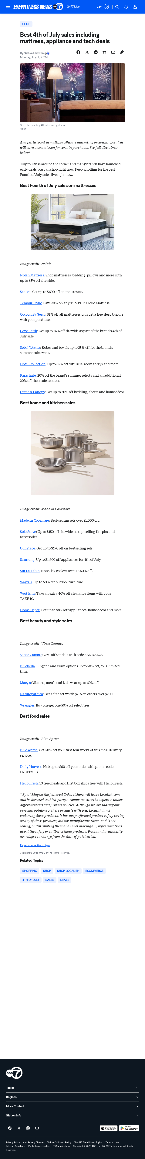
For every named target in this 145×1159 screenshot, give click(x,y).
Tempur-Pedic (31, 302)
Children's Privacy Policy (59, 1142)
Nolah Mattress (32, 274)
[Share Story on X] (87, 52)
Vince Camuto (31, 654)
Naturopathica (31, 693)
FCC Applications (61, 1146)
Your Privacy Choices (33, 1142)
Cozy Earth (28, 330)
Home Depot (30, 609)
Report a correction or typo (35, 845)
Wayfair (26, 581)
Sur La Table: (30, 570)
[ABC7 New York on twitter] (19, 1128)
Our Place (27, 548)
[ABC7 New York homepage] (38, 7)
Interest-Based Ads (15, 1146)
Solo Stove (28, 531)
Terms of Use (112, 1142)
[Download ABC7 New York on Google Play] (129, 1128)
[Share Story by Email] (113, 52)
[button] (8, 6)
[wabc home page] (14, 1073)
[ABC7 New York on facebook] (10, 1128)
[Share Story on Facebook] (78, 52)
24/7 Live (73, 6)
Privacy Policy (13, 1142)
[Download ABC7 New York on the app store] (109, 1128)
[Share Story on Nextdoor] (104, 52)
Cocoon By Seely (32, 314)
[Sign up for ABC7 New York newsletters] (37, 1128)
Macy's (25, 682)
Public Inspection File (39, 1146)
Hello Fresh (29, 783)
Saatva (25, 291)
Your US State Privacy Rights (88, 1142)
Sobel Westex (30, 347)
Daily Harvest (31, 766)
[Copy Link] (122, 52)
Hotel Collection (33, 363)
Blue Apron (29, 749)
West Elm (27, 593)
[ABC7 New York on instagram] (28, 1128)
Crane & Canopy (32, 391)
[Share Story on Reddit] (96, 52)
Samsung (27, 559)
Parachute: (28, 375)
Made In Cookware (34, 520)
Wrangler (27, 705)
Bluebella (27, 665)
